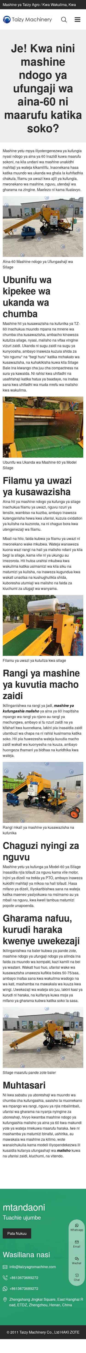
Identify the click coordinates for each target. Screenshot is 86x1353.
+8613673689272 (23, 1277)
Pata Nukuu (17, 1233)
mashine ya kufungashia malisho (38, 708)
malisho (64, 1150)
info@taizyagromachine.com (32, 1266)
